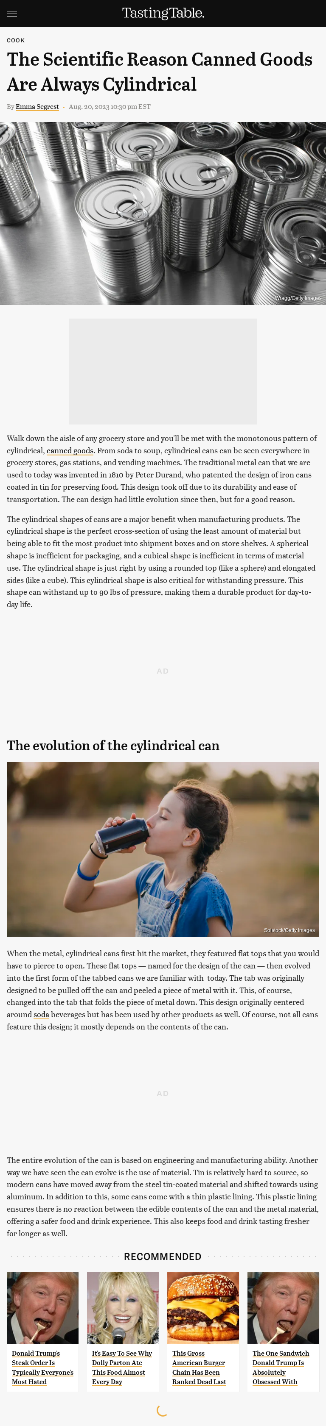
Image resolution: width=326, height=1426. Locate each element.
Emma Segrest (37, 106)
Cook (16, 40)
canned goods (70, 450)
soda (41, 1014)
